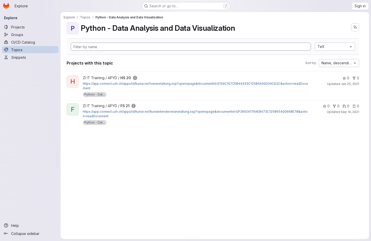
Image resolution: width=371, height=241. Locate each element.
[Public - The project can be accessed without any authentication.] (135, 78)
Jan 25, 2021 (350, 84)
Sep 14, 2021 (350, 112)
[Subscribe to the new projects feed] (355, 27)
